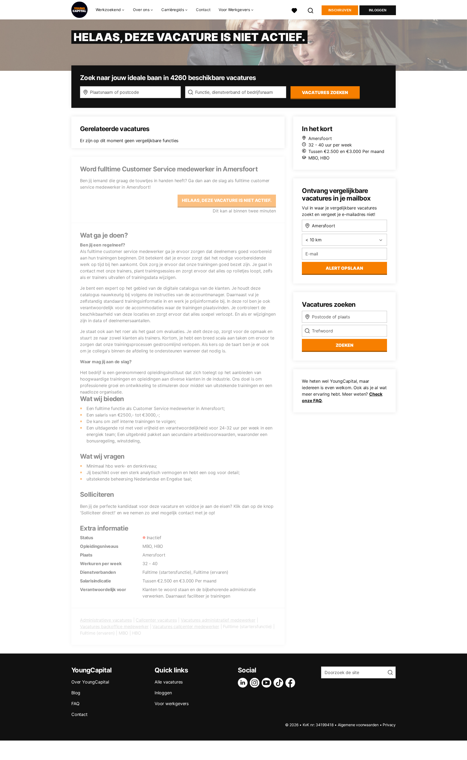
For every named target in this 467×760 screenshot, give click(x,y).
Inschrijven (339, 10)
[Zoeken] (311, 10)
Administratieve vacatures (106, 620)
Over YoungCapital (90, 682)
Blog (75, 692)
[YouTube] (267, 683)
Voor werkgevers (172, 703)
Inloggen (377, 10)
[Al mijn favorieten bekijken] (294, 10)
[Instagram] (256, 683)
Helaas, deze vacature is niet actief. (227, 200)
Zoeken (344, 345)
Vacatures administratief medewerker (218, 620)
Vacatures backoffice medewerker (114, 626)
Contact (203, 9)
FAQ (75, 703)
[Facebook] (291, 683)
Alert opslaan (344, 268)
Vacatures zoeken (325, 92)
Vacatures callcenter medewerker (185, 626)
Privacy (389, 724)
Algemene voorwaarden (358, 724)
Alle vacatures (169, 682)
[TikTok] (279, 683)
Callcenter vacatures (156, 620)
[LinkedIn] (244, 683)
